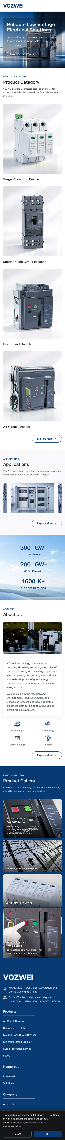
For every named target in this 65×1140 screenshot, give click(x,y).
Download (9, 1076)
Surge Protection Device (17, 1048)
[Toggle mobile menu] (59, 6)
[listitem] (32, 818)
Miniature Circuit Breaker (17, 1042)
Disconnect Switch (14, 1028)
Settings (54, 1115)
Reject (17, 1134)
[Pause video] (32, 638)
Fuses (6, 1055)
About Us (8, 1104)
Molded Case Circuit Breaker (19, 1035)
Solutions (8, 1083)
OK (48, 1134)
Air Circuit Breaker (13, 1021)
